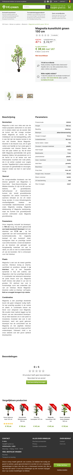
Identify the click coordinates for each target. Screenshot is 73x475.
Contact (62, 1)
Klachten (5, 454)
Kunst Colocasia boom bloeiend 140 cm (65, 419)
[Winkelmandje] (69, 6)
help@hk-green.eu (57, 8)
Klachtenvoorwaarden (39, 441)
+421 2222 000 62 (52, 78)
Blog (55, 1)
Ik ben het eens (62, 465)
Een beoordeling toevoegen (37, 382)
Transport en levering (8, 457)
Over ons (62, 444)
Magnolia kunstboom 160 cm (51, 419)
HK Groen (4, 4)
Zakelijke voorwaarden (40, 446)
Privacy (35, 444)
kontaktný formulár (47, 80)
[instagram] (50, 1)
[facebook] (47, 1)
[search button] (47, 7)
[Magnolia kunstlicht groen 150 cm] (9, 96)
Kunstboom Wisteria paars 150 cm (22, 419)
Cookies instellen (62, 470)
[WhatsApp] (45, 1)
